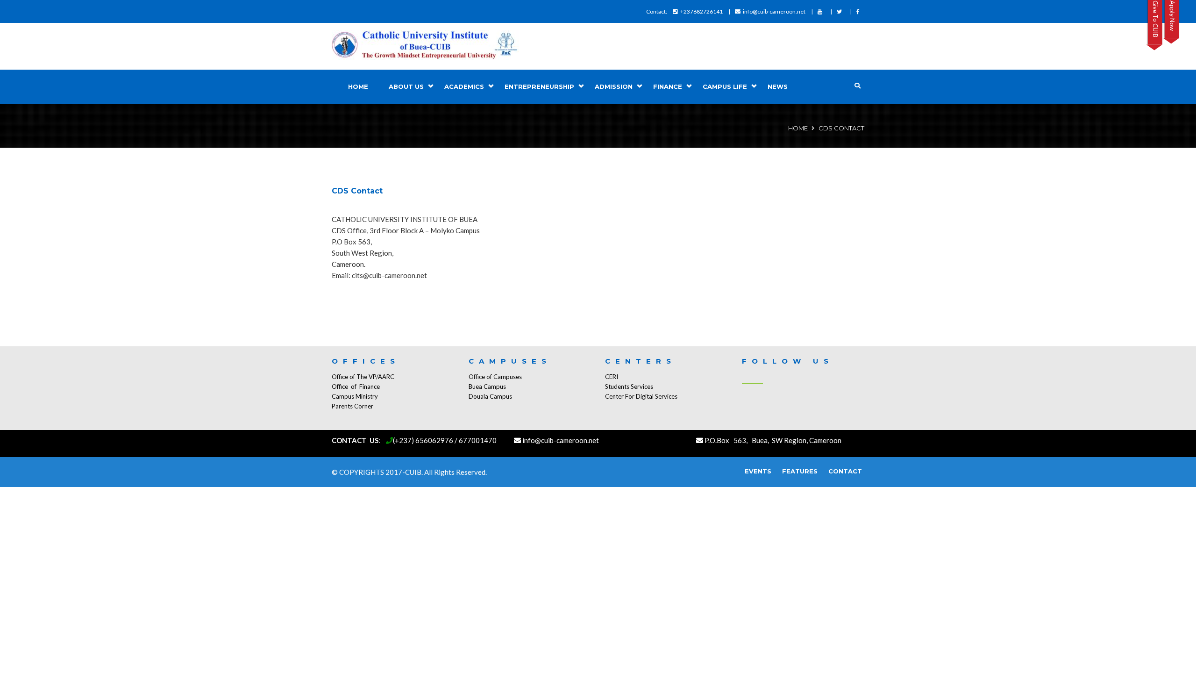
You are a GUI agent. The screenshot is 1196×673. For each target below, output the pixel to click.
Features (800, 471)
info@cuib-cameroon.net (774, 11)
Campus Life (725, 86)
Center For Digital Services (641, 396)
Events (758, 471)
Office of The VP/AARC (363, 376)
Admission (614, 86)
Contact (845, 471)
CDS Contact (357, 190)
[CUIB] (425, 46)
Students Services (629, 386)
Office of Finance (356, 386)
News (778, 86)
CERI (611, 376)
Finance (667, 86)
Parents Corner (352, 406)
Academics (464, 86)
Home (358, 86)
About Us (406, 86)
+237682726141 (701, 11)
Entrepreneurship (539, 86)
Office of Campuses (495, 376)
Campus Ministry (355, 396)
